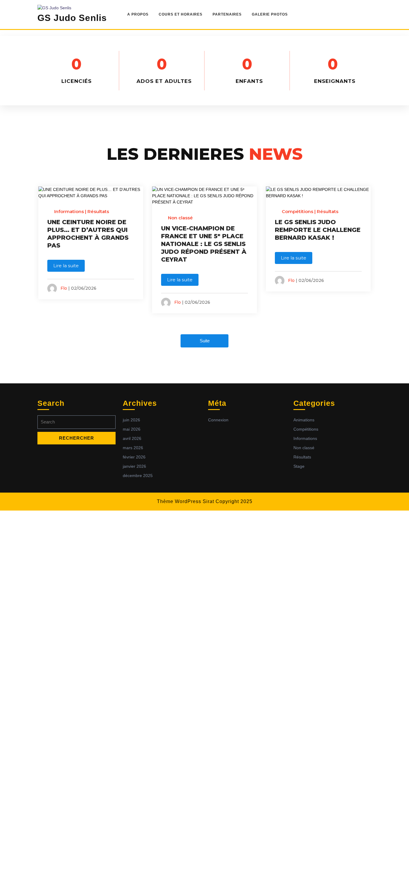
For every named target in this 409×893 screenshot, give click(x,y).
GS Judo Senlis (72, 18)
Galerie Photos (270, 14)
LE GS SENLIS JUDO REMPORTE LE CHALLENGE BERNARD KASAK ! (317, 229)
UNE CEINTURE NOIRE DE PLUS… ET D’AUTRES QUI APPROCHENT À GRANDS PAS (87, 233)
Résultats (98, 211)
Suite (205, 340)
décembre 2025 (138, 475)
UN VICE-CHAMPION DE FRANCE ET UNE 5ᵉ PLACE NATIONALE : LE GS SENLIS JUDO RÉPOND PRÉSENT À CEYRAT (203, 244)
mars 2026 (133, 447)
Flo (63, 288)
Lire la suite (66, 265)
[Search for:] (76, 423)
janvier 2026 (134, 466)
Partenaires (227, 14)
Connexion (218, 419)
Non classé (180, 218)
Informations (69, 211)
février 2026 (134, 457)
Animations (303, 419)
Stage (299, 466)
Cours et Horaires (180, 14)
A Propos (138, 14)
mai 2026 (131, 429)
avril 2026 (132, 438)
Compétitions (297, 211)
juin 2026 (131, 419)
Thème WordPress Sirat (185, 501)
